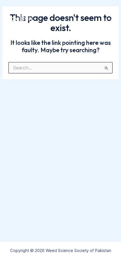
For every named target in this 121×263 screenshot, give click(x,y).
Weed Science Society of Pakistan (43, 14)
